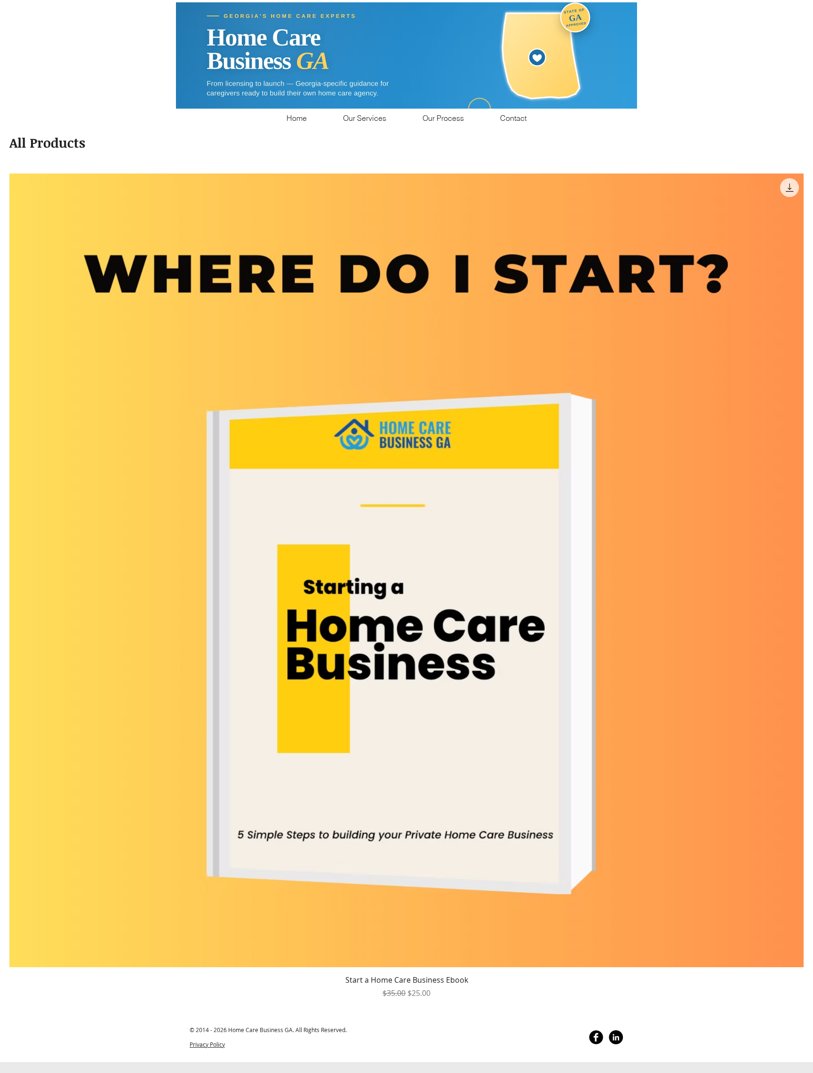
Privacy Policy (207, 1044)
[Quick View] (406, 570)
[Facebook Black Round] (596, 1037)
